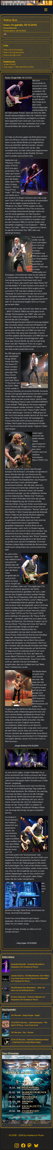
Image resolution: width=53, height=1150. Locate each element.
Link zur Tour (26, 1125)
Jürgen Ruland (9, 64)
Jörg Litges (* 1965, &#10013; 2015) (18, 67)
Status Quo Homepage (13, 50)
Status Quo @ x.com (12, 55)
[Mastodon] (30, 1145)
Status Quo (10, 20)
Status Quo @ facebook (13, 52)
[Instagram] (17, 1145)
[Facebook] (23, 1145)
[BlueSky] (36, 1145)
